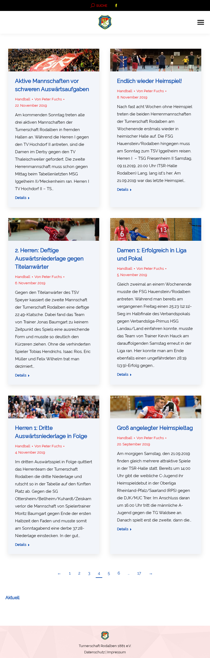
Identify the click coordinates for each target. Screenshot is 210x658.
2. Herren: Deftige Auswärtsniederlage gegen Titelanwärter (49, 258)
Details (20, 198)
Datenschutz (94, 652)
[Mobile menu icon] (201, 22)
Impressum (116, 652)
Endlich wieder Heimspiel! (149, 81)
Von (48, 99)
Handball (22, 99)
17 (139, 573)
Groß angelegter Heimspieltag (155, 428)
